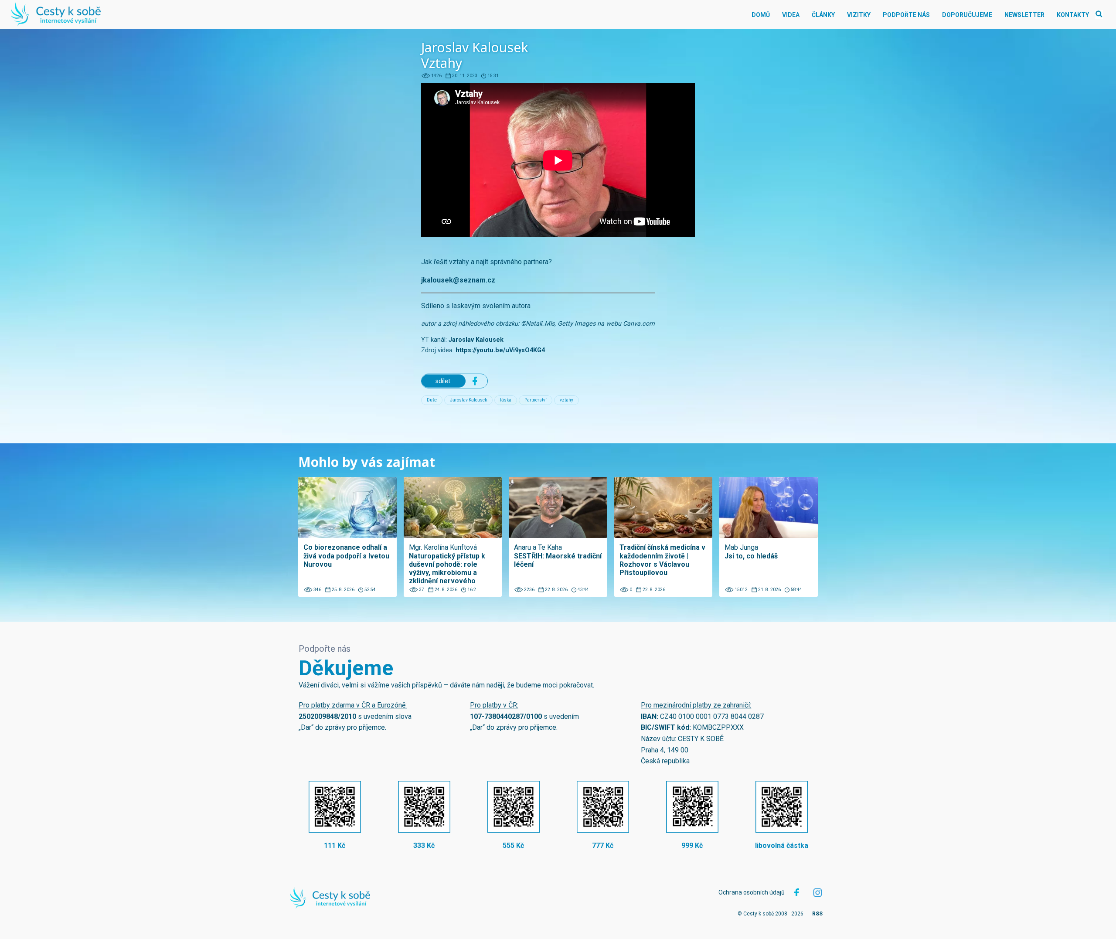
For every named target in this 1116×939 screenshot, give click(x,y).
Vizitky (859, 14)
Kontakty (1073, 14)
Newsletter (1024, 14)
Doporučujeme (967, 14)
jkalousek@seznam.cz (458, 280)
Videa (791, 14)
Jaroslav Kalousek (476, 340)
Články (823, 14)
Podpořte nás (906, 14)
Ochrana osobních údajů (751, 892)
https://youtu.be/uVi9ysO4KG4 (500, 350)
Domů (761, 14)
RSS (817, 914)
